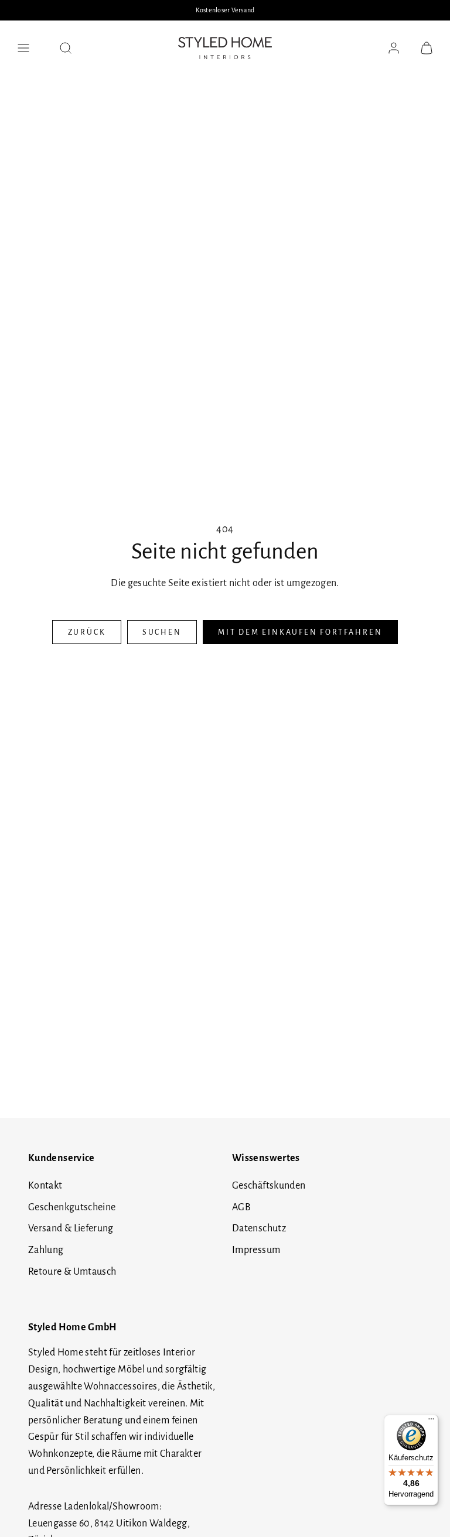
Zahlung (46, 1250)
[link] (394, 48)
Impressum (256, 1250)
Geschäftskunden (268, 1185)
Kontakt (45, 1185)
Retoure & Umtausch (72, 1271)
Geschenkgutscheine (71, 1207)
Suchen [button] (162, 632)
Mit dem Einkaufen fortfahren (300, 632)
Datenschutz (259, 1228)
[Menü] (431, 1422)
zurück (87, 632)
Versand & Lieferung (71, 1228)
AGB (241, 1207)
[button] (23, 48)
